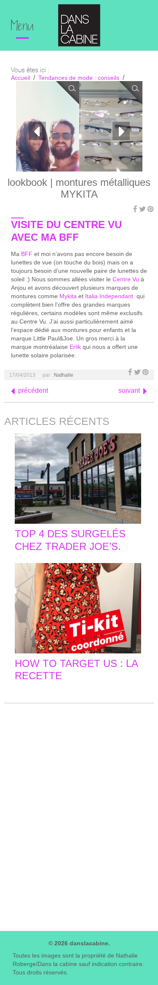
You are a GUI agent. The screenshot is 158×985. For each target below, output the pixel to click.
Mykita (68, 296)
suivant (129, 390)
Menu (22, 27)
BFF (26, 253)
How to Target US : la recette (76, 669)
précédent (33, 390)
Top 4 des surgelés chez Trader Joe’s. (70, 540)
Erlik (75, 346)
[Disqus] (79, 815)
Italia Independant (111, 296)
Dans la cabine (79, 25)
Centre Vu (126, 279)
